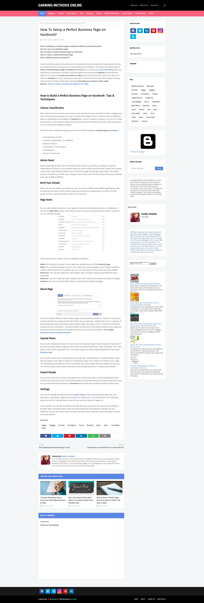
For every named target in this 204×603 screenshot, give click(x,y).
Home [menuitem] (42, 13)
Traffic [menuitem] (151, 13)
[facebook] (133, 30)
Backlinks (135, 90)
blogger (47, 23)
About (143, 599)
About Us (134, 5)
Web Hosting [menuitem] (140, 13)
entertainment (112, 119)
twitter (141, 117)
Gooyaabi (73, 599)
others (106, 425)
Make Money (136, 105)
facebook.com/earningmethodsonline (55, 332)
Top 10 (153, 113)
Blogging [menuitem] (51, 13)
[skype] (133, 36)
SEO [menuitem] (81, 13)
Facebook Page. (46, 352)
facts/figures (72, 425)
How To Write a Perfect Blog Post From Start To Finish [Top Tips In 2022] (108, 500)
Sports (145, 113)
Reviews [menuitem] (90, 13)
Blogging (52, 425)
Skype (155, 109)
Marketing (90, 425)
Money (98, 425)
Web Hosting (150, 117)
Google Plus (149, 98)
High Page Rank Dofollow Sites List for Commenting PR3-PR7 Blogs (144, 304)
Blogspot (55, 599)
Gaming (155, 94)
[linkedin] (147, 30)
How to (81, 425)
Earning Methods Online (60, 5)
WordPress (135, 121)
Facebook (80, 70)
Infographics (156, 102)
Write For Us (144, 5)
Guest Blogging (136, 102)
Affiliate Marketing (137, 86)
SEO (149, 109)
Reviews (141, 109)
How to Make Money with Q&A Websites (145, 284)
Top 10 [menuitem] (98, 13)
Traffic (44, 428)
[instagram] (160, 30)
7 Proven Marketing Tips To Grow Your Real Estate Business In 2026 (52, 500)
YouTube (144, 121)
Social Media (115, 425)
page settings (79, 395)
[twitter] (140, 30)
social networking (106, 70)
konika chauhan (47, 40)
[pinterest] (153, 30)
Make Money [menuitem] (72, 13)
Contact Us (154, 5)
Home (42, 23)
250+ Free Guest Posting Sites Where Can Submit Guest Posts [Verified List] (80, 500)
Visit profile (145, 217)
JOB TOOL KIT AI (135, 54)
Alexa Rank (150, 86)
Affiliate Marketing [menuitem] (112, 13)
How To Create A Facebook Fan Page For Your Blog (68, 84)
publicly (97, 324)
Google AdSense (137, 98)
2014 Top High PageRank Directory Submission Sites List (143, 367)
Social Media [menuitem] (127, 13)
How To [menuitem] (61, 13)
